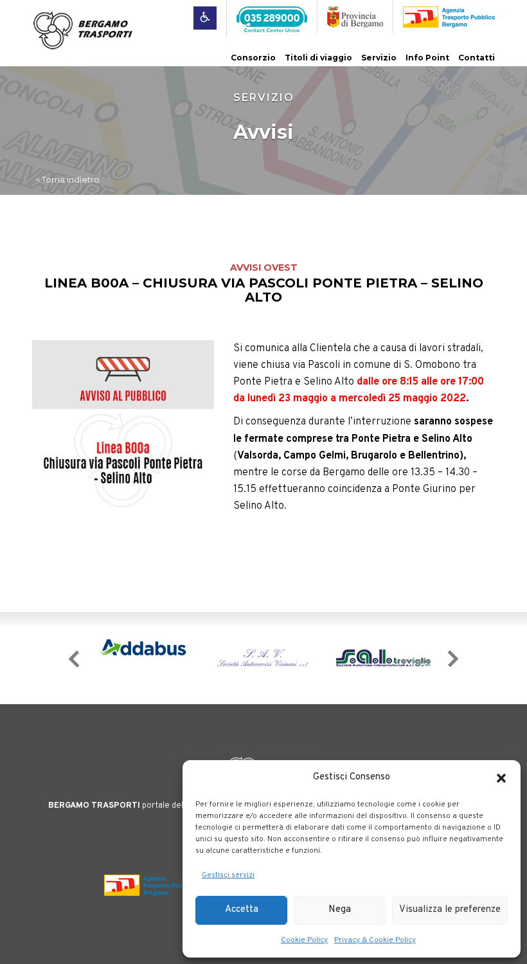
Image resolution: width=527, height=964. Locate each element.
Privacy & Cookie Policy (375, 940)
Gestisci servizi (228, 875)
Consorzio (253, 57)
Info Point (427, 57)
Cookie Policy (304, 940)
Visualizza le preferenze (450, 910)
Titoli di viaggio (318, 57)
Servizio (379, 57)
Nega (339, 910)
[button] (501, 778)
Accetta (241, 910)
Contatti (476, 57)
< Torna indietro (67, 179)
